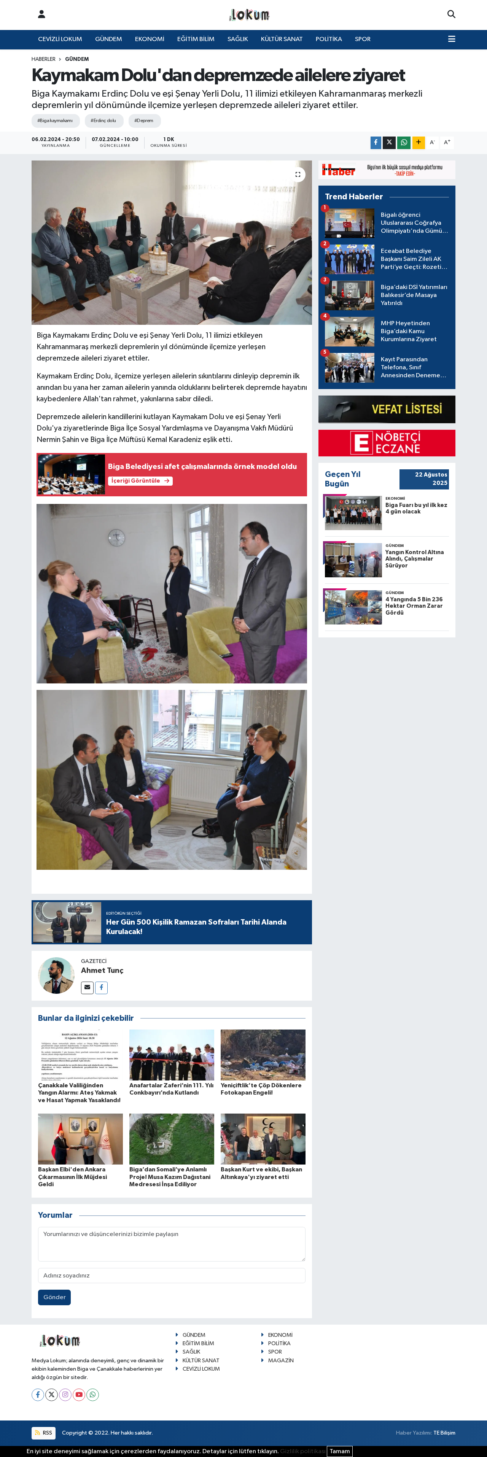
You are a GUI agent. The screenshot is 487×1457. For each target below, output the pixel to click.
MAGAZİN (281, 1360)
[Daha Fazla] (418, 143)
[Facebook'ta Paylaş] (376, 143)
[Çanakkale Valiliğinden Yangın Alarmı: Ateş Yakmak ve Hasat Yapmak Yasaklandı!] (80, 1055)
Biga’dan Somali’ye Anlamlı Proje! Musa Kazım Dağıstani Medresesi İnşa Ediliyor (169, 1176)
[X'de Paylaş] (389, 143)
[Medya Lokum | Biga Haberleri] (249, 15)
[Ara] (451, 15)
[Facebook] (101, 988)
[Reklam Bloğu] (386, 170)
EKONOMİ (149, 39)
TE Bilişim (444, 1433)
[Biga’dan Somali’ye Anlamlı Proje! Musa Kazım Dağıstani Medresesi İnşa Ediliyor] (171, 1139)
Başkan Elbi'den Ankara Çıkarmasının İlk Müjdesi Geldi (72, 1176)
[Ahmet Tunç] (56, 975)
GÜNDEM (108, 39)
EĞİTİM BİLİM (196, 39)
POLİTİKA (329, 39)
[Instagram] (65, 1395)
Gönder (54, 1297)
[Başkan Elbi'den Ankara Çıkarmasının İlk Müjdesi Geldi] (80, 1139)
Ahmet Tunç (102, 970)
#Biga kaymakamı (55, 120)
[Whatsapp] (92, 1395)
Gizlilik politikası (303, 1451)
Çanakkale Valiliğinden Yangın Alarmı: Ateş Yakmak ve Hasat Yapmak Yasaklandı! (79, 1092)
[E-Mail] (87, 988)
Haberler (44, 59)
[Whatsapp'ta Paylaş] (404, 143)
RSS (47, 1433)
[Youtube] (79, 1395)
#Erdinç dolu (103, 120)
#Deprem (143, 120)
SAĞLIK (238, 39)
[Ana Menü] (451, 39)
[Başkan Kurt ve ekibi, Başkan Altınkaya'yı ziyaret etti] (263, 1139)
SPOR (363, 39)
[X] (51, 1395)
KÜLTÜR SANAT (282, 39)
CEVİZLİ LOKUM (60, 39)
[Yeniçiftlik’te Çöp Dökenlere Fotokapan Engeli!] (263, 1055)
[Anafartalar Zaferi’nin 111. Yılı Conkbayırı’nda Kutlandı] (171, 1055)
